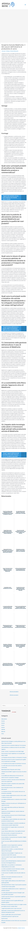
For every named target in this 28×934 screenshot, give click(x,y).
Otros (2, 733)
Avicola (3, 51)
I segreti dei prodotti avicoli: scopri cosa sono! (11, 908)
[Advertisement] (14, 24)
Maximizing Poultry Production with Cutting (10, 769)
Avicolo (3, 727)
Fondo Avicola (4, 918)
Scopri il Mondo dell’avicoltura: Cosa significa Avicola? (13, 831)
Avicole (3, 723)
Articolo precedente (14, 691)
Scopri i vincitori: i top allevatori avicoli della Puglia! (12, 751)
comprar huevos (21, 927)
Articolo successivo (14, 695)
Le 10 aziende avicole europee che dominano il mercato (13, 763)
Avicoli (2, 725)
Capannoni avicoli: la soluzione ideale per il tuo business (13, 745)
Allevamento (4, 719)
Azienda (3, 729)
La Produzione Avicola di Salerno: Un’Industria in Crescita (13, 757)
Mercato (3, 731)
